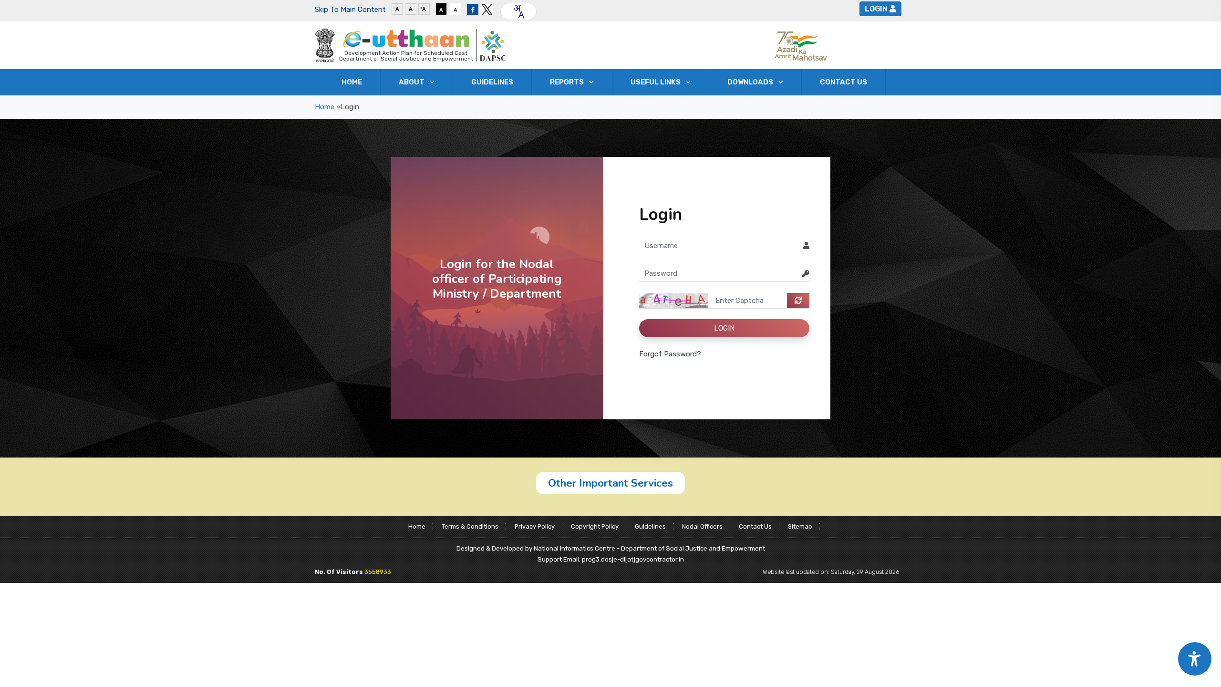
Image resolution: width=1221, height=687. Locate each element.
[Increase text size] (424, 8)
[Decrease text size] (397, 8)
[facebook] (472, 8)
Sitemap (800, 526)
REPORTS (567, 82)
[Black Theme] (441, 8)
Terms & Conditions (470, 526)
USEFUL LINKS (656, 82)
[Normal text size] (410, 8)
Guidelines (650, 526)
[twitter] (487, 8)
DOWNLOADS (750, 82)
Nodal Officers (702, 526)
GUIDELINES (492, 82)
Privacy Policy (535, 526)
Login (876, 8)
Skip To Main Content (350, 9)
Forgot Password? (670, 354)
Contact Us (843, 82)
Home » (328, 107)
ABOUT (411, 82)
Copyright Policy (595, 526)
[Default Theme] (455, 8)
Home (351, 82)
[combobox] (518, 11)
